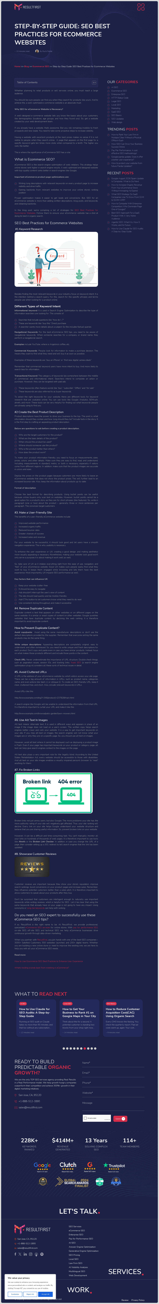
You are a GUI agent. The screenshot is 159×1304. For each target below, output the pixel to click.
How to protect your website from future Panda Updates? (126, 165)
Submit (118, 1119)
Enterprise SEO (118, 94)
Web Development (78, 1275)
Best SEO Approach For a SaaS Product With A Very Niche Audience (125, 215)
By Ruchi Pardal (46, 51)
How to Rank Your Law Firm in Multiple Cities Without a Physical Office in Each (126, 137)
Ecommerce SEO (41, 66)
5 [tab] (78, 1048)
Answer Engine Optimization (82, 1246)
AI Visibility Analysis (78, 1267)
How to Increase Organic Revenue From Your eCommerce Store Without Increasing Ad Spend (126, 187)
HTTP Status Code (119, 97)
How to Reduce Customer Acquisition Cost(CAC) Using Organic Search (79, 1012)
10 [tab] (95, 1048)
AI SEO (114, 87)
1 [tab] (64, 1048)
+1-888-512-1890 (29, 1101)
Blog (26, 66)
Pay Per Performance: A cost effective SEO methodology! (124, 152)
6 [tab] (81, 1048)
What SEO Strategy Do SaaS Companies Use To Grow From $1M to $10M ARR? (127, 197)
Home (17, 66)
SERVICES (124, 1271)
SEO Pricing (74, 1255)
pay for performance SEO (85, 927)
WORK (78, 1290)
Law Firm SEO (75, 1263)
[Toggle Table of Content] (93, 83)
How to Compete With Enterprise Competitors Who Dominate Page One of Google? (126, 206)
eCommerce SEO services (37, 927)
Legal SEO (116, 101)
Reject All (30, 1294)
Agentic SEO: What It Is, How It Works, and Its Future (125, 223)
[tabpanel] (36, 1018)
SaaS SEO (116, 111)
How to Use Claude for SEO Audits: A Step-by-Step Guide (127, 230)
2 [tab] (67, 1048)
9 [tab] (92, 1048)
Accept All (45, 1294)
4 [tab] (74, 1048)
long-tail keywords (36, 908)
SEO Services (75, 1226)
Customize (15, 1294)
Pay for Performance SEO (81, 1238)
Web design (116, 122)
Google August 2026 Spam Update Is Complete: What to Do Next (127, 180)
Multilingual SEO (77, 1271)
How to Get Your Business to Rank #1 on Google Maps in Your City (36, 1012)
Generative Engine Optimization (83, 1251)
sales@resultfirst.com (30, 1107)
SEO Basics (116, 115)
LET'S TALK (78, 1211)
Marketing (115, 108)
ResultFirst (42, 939)
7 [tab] (85, 1048)
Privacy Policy (137, 1300)
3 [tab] (71, 1048)
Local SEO (116, 104)
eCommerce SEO (77, 1230)
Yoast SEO (76, 662)
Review (125, 1300)
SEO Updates (117, 118)
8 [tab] (88, 1048)
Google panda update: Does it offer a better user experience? (127, 158)
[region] (30, 1286)
